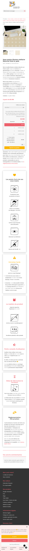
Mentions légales (7, 512)
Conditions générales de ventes (10, 517)
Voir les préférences (14, 544)
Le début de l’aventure (8, 475)
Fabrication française (7, 483)
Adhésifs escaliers (7, 504)
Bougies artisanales (7, 491)
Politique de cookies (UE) (8, 515)
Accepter (14, 536)
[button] (27, 526)
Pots (4, 493)
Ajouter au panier (14, 147)
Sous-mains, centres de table (15, 19)
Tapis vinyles (6, 498)
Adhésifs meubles (7, 506)
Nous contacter (6, 477)
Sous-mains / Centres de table (10, 500)
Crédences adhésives (7, 502)
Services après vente (7, 519)
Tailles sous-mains (20, 105)
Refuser (14, 540)
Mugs (4, 496)
